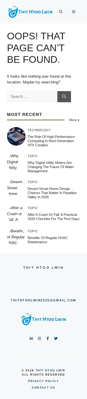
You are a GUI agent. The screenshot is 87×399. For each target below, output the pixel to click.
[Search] (64, 96)
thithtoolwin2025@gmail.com (43, 300)
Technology (39, 130)
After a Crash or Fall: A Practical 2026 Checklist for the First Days (54, 217)
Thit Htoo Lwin (50, 370)
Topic (33, 156)
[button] (61, 12)
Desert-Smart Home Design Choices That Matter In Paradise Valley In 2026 (52, 193)
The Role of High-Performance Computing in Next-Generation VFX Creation (51, 141)
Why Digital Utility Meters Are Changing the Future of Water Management (51, 167)
